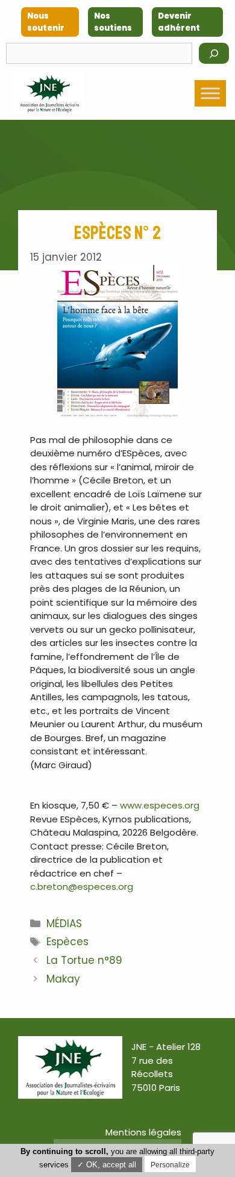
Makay (63, 979)
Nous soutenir (45, 22)
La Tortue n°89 (84, 960)
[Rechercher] (214, 53)
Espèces (67, 941)
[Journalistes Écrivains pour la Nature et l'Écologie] (49, 93)
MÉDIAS (64, 923)
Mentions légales (143, 1132)
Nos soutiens (113, 22)
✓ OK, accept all (106, 1164)
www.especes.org (159, 805)
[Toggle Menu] (210, 93)
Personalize (170, 1165)
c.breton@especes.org (81, 886)
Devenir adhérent (179, 22)
